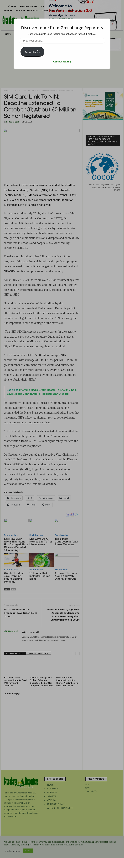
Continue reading (62, 61)
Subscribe (30, 52)
